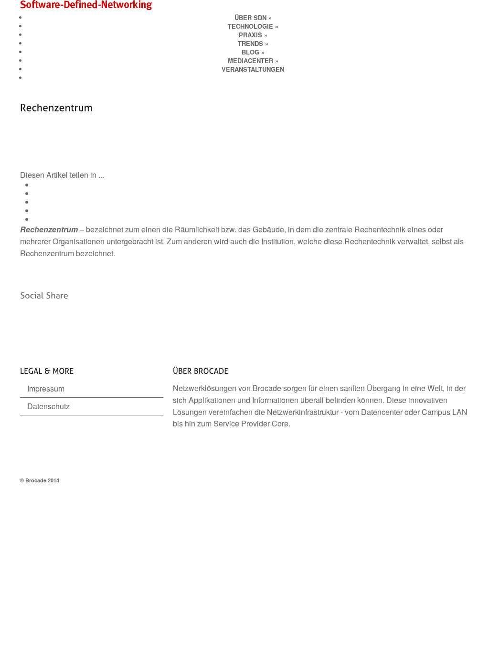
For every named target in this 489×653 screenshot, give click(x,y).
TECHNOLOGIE (253, 26)
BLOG (253, 51)
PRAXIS (253, 34)
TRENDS (253, 43)
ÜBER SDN (253, 17)
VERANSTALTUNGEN (253, 69)
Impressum (45, 388)
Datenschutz (48, 406)
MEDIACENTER (253, 60)
